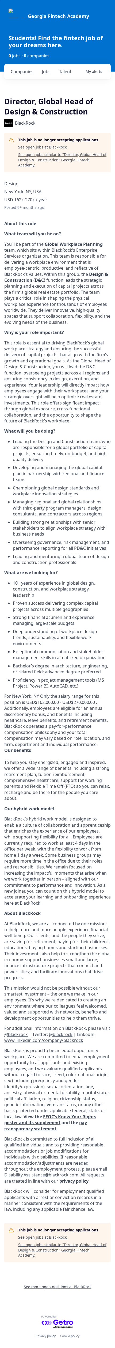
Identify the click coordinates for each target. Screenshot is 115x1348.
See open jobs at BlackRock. (43, 147)
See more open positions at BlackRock (57, 1286)
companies (22, 72)
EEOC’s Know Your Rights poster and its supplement (50, 1120)
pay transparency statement (45, 1125)
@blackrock (60, 1034)
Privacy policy (46, 1336)
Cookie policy (69, 1336)
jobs (46, 72)
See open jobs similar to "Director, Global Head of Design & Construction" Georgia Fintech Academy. (62, 160)
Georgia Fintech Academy (58, 16)
